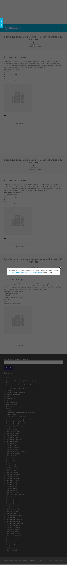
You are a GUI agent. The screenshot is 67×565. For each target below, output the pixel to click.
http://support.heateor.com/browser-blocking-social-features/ (25, 272)
